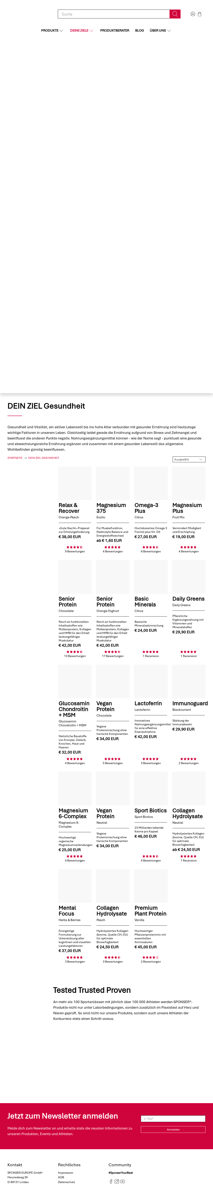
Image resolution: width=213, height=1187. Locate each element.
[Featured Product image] (75, 483)
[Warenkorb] (199, 14)
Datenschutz (66, 1182)
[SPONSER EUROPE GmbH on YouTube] (122, 1183)
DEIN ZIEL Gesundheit (43, 457)
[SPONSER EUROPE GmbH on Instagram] (116, 1183)
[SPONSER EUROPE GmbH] (29, 14)
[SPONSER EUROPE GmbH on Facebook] (111, 1183)
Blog (139, 30)
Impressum (65, 1173)
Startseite (14, 457)
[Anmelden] (192, 14)
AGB (61, 1177)
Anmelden (173, 1129)
